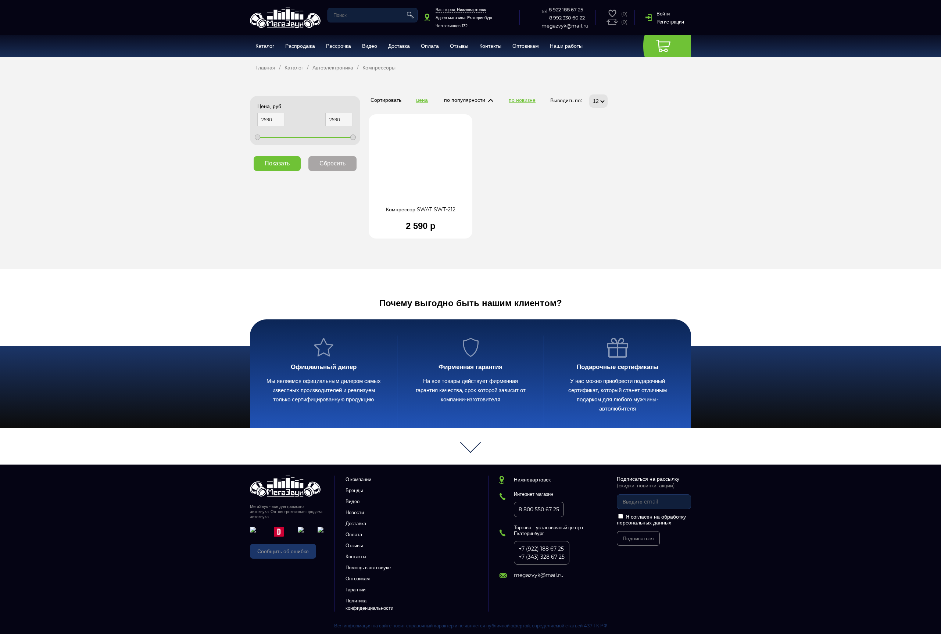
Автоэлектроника (332, 67)
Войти (663, 14)
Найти (410, 15)
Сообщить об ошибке (283, 551)
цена (422, 100)
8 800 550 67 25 (539, 509)
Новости (355, 512)
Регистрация (670, 22)
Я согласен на (651, 520)
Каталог (264, 46)
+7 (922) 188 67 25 (541, 548)
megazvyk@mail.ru (564, 26)
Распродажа (300, 46)
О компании (358, 479)
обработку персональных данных (651, 520)
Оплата (430, 46)
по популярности (464, 100)
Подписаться (638, 538)
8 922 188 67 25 (566, 9)
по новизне (522, 100)
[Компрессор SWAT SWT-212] (420, 164)
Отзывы (459, 46)
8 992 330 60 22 (567, 18)
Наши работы (566, 46)
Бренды (354, 490)
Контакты (490, 46)
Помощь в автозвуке (368, 567)
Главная (265, 67)
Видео (369, 46)
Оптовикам (525, 46)
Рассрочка (338, 46)
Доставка (399, 46)
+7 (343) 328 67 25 (542, 557)
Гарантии (355, 589)
